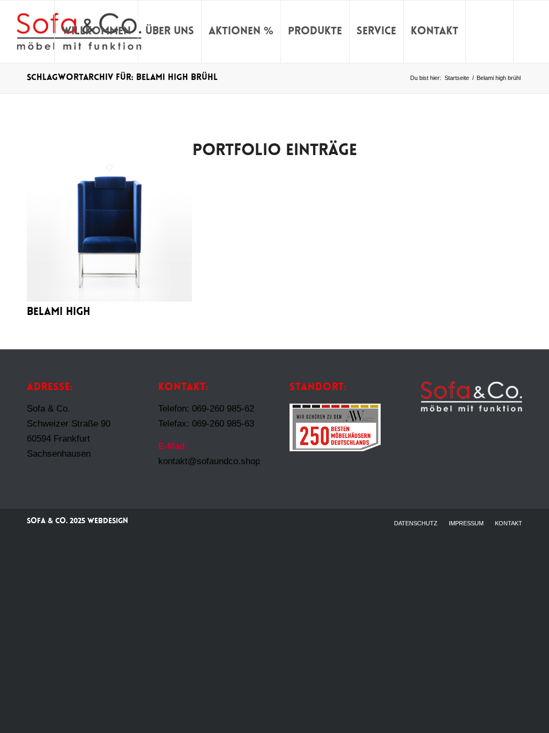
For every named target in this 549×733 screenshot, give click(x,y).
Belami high (58, 312)
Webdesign (107, 521)
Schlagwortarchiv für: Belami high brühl (122, 78)
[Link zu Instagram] (530, 31)
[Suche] (489, 32)
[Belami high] (109, 299)
